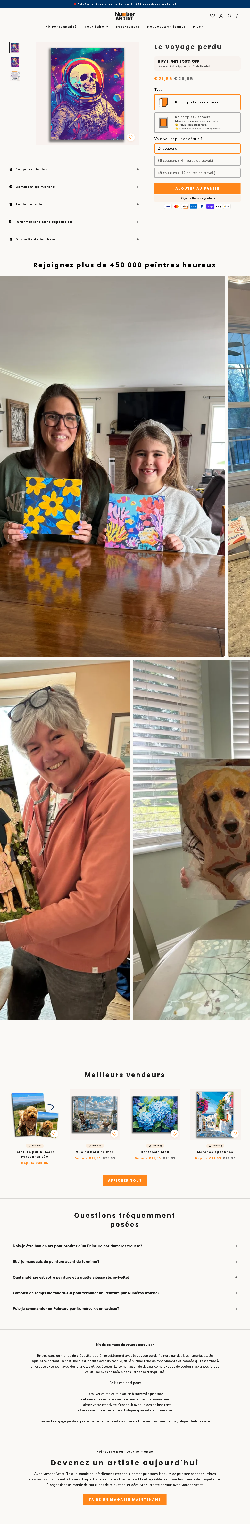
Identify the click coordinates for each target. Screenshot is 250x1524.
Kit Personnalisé (61, 27)
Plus (197, 27)
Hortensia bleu (155, 1152)
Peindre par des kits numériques (182, 1355)
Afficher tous (125, 1180)
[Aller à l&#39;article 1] (14, 47)
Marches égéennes (215, 1152)
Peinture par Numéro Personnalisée (35, 1154)
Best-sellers (128, 27)
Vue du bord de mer (95, 1152)
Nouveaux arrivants (166, 27)
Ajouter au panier (197, 188)
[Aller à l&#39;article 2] (14, 61)
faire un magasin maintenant (125, 1499)
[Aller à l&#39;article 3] (14, 75)
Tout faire (94, 27)
